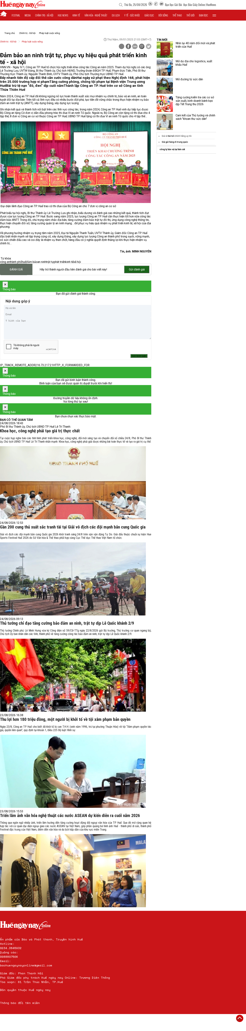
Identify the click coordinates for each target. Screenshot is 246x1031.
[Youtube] (161, 5)
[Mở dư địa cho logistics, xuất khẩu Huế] (165, 68)
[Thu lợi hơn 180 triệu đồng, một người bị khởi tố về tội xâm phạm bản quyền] (73, 771)
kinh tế (69, 262)
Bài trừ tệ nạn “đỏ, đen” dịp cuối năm (35, 86)
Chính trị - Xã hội (27, 33)
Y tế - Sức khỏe (132, 15)
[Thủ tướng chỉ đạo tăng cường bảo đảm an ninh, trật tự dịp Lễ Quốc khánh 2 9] (73, 675)
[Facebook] (156, 5)
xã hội (77, 262)
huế (24, 262)
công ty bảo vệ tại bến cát (172, 149)
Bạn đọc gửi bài (173, 5)
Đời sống (163, 15)
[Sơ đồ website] (150, 5)
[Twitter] (148, 47)
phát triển (59, 262)
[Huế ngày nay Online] (22, 7)
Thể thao (177, 15)
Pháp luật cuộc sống (49, 33)
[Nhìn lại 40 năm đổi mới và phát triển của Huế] (165, 49)
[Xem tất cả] (214, 15)
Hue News (63, 15)
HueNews (211, 5)
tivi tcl (171, 136)
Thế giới (190, 15)
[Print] (121, 46)
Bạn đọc (203, 15)
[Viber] (141, 47)
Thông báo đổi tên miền (20, 1003)
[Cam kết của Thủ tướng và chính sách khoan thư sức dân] (165, 122)
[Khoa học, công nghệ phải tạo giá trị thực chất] (73, 482)
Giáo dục (149, 15)
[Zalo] (135, 47)
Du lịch (116, 15)
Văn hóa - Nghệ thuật (95, 15)
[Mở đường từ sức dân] (165, 86)
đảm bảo (31, 262)
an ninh (41, 262)
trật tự (50, 262)
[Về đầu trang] (239, 1018)
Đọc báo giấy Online (194, 5)
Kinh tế (76, 15)
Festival (16, 15)
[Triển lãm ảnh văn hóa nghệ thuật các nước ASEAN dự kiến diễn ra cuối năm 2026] (73, 870)
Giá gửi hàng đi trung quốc (175, 142)
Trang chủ (10, 33)
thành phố (16, 262)
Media (28, 15)
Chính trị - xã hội (44, 15)
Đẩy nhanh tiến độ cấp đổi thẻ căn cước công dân (38, 78)
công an (5, 262)
